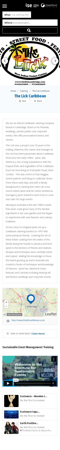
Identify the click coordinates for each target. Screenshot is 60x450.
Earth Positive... (29, 423)
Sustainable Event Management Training (28, 347)
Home (13, 91)
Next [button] (55, 61)
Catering (24, 91)
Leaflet (51, 313)
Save (23, 101)
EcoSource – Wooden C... (33, 396)
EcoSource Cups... (30, 411)
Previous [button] (5, 61)
